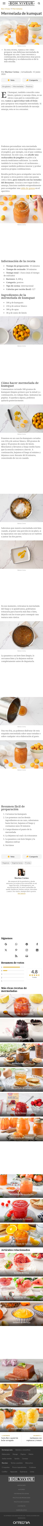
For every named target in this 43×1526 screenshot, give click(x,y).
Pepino (23, 1454)
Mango (15, 1454)
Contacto (21, 1506)
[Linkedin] (37, 950)
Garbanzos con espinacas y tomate (34, 1439)
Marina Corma (21, 878)
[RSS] (16, 956)
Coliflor (5, 1472)
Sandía (16, 1459)
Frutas (28, 863)
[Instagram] (27, 950)
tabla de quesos (28, 188)
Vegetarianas (17, 863)
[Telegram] (27, 944)
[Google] (6, 944)
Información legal (21, 1493)
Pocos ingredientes (19, 1467)
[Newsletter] (27, 956)
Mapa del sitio (21, 1510)
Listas (32, 1472)
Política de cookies (21, 1502)
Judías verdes (7, 1459)
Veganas (5, 863)
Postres (29, 86)
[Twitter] (6, 950)
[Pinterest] (16, 950)
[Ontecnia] (21, 1524)
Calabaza (32, 1467)
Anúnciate (21, 1485)
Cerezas (25, 1459)
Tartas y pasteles (17, 1463)
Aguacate (13, 1472)
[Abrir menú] (4, 3)
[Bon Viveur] (21, 3)
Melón (31, 1454)
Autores (21, 1489)
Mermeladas (18, 86)
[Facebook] (37, 944)
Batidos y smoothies (23, 1450)
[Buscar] (39, 3)
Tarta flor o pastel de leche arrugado (9, 1439)
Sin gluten (6, 86)
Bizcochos (29, 1463)
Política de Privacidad (21, 1498)
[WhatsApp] (16, 944)
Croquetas (6, 1467)
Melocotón (6, 1454)
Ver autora (21, 893)
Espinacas (23, 1472)
